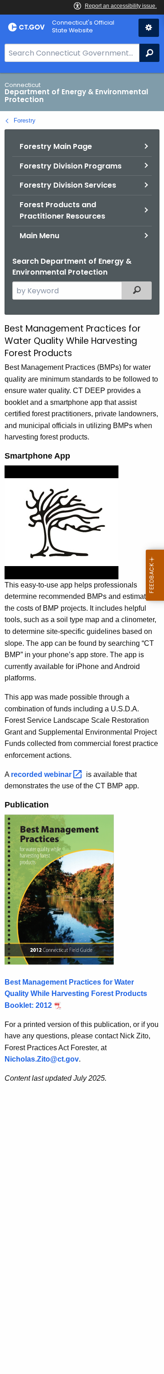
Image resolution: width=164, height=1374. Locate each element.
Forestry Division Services (68, 185)
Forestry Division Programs (71, 166)
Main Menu (39, 235)
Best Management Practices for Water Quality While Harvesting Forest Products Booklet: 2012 (76, 993)
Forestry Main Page (56, 146)
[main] (82, 723)
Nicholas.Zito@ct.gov (42, 1059)
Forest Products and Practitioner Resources (62, 210)
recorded (42, 774)
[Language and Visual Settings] (148, 28)
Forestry (25, 120)
